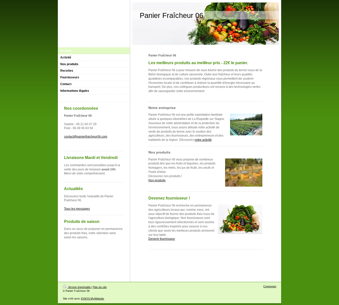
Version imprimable (79, 287)
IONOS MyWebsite (92, 298)
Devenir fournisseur (161, 239)
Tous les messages (77, 208)
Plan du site (100, 287)
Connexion (269, 286)
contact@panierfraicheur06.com (85, 136)
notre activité (203, 140)
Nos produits (157, 180)
